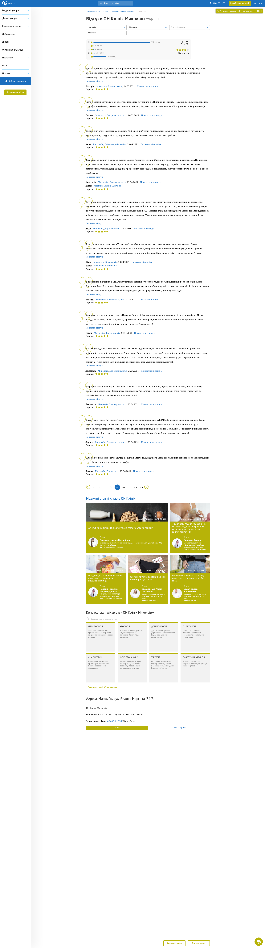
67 (111, 487)
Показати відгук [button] (94, 80)
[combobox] (189, 27)
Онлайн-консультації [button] (239, 3)
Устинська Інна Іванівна (106, 265)
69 (123, 487)
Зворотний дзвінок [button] (15, 92)
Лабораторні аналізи (115, 144)
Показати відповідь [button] (147, 86)
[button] (115, 3)
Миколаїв (101, 86)
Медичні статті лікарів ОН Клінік (110, 499)
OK (258, 11)
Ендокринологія (116, 299)
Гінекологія (111, 261)
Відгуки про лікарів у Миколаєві (122, 11)
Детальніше (248, 11)
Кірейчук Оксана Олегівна (107, 185)
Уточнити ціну (198, 943)
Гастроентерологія (117, 115)
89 (135, 487)
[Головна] (8, 3)
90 (141, 487)
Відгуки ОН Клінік (101, 11)
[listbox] (106, 27)
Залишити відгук (174, 943)
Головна (89, 11)
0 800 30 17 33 (114, 721)
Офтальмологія (117, 182)
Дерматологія (115, 86)
